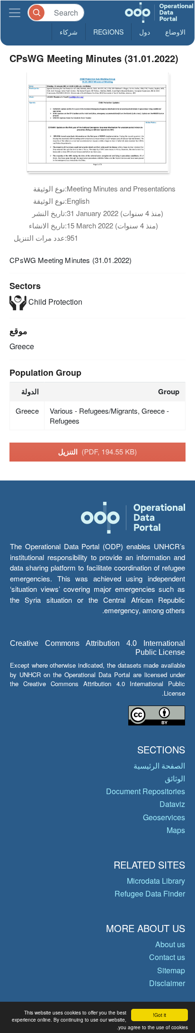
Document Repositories (145, 791)
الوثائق (175, 778)
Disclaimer (167, 983)
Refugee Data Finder (150, 893)
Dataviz (172, 803)
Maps (176, 830)
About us (170, 944)
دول (144, 31)
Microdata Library (156, 880)
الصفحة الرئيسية (159, 765)
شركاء (69, 31)
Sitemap (171, 970)
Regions (108, 31)
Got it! (159, 1014)
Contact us (167, 956)
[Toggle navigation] (14, 12)
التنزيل (97, 451)
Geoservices (164, 817)
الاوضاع (175, 31)
